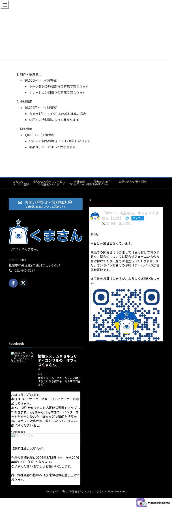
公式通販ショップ (48, 184)
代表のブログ (102, 181)
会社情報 (79, 181)
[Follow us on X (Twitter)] (23, 283)
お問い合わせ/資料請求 (133, 181)
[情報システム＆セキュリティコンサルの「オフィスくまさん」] (22, 357)
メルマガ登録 (21, 184)
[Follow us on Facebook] (13, 283)
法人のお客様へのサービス (49, 181)
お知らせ (18, 181)
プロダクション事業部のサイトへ (88, 184)
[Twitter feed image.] (126, 322)
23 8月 (94, 234)
